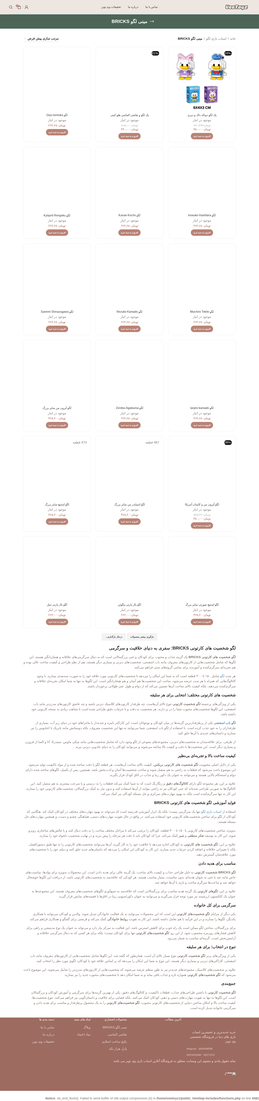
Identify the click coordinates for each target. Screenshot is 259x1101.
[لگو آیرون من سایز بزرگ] (57, 373)
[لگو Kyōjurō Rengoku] (57, 181)
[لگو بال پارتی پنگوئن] (129, 570)
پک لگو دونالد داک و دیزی (201, 115)
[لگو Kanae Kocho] (129, 181)
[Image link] (211, 1022)
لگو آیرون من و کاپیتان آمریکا (202, 504)
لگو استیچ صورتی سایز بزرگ (202, 604)
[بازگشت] (151, 21)
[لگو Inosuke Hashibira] (202, 181)
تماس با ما (47, 1027)
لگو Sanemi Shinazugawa (57, 311)
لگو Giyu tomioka (57, 115)
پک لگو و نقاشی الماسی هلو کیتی (129, 115)
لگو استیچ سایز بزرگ (57, 504)
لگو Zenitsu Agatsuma (129, 407)
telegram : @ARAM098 (200, 1048)
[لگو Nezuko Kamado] (129, 277)
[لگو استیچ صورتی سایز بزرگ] (202, 570)
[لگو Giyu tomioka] (57, 81)
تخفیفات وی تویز (43, 1041)
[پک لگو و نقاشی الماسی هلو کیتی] (129, 81)
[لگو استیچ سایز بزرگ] (57, 470)
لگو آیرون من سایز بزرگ (57, 407)
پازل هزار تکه (118, 1048)
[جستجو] (10, 7)
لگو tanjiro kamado (202, 407)
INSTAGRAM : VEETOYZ (201, 1054)
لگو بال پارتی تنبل (57, 604)
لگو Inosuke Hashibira (202, 215)
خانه (233, 38)
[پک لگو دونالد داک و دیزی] (202, 81)
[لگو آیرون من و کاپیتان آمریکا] (202, 470)
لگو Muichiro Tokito (202, 311)
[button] (202, 136)
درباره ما (48, 1034)
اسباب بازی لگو (216, 38)
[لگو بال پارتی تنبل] (57, 570)
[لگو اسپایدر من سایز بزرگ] (129, 470)
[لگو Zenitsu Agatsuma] (129, 373)
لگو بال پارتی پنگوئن (129, 604)
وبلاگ (87, 1027)
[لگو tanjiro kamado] (202, 373)
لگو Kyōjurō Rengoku (57, 215)
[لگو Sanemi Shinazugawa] (57, 277)
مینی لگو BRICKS (115, 1027)
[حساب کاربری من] (26, 7)
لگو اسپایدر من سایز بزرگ (129, 504)
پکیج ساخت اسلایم (114, 1041)
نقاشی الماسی (117, 1034)
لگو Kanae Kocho (129, 215)
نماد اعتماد (84, 1034)
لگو (222, 676)
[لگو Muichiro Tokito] (202, 277)
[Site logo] (236, 7)
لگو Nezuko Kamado (129, 311)
